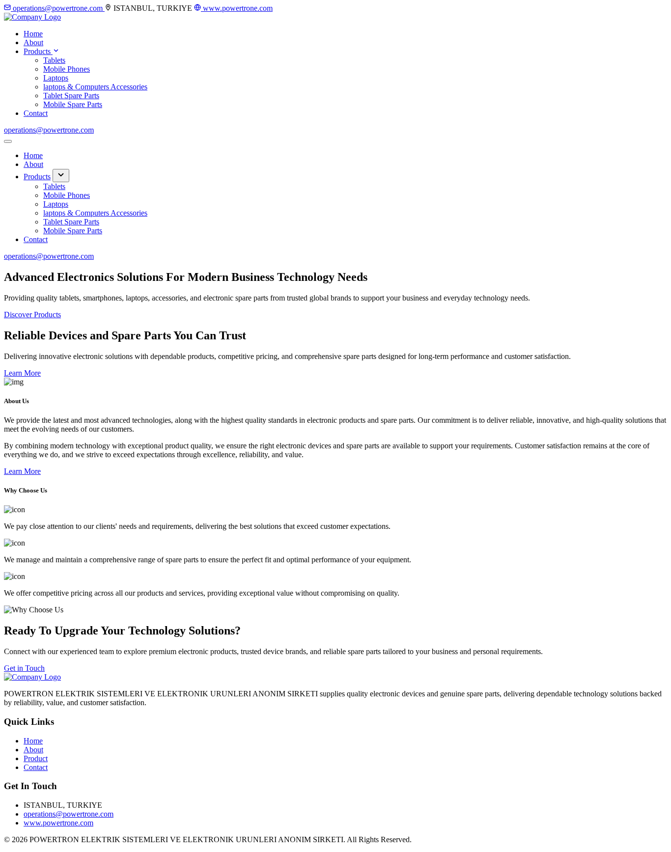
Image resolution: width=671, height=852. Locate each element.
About (33, 42)
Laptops (55, 78)
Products (38, 51)
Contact (36, 113)
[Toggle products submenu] (61, 175)
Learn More (22, 373)
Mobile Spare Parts (72, 104)
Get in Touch (24, 668)
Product (36, 758)
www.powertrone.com (237, 8)
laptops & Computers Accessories (95, 86)
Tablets (54, 60)
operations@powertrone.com (58, 8)
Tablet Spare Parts (71, 95)
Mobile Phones (66, 69)
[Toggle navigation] (8, 141)
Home (33, 33)
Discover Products (32, 314)
